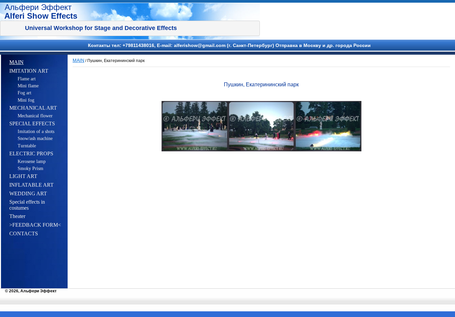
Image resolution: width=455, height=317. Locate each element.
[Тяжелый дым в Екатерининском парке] (261, 126)
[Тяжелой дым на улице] (328, 126)
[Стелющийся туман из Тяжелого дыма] (195, 126)
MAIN (78, 60)
